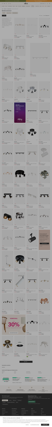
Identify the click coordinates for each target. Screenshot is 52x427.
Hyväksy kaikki (45, 424)
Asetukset (27, 424)
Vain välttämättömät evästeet (35, 424)
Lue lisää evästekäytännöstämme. (25, 422)
